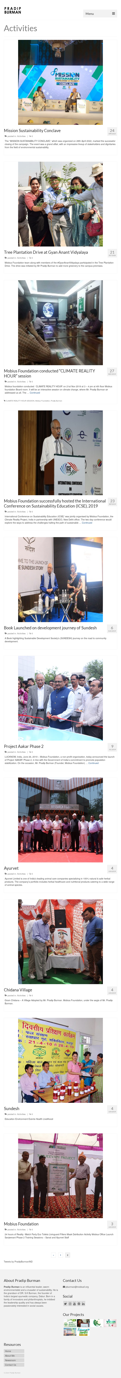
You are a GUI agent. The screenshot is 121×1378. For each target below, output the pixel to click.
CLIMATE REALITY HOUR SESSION (20, 400)
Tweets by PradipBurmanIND (18, 1261)
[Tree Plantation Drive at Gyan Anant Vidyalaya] (60, 203)
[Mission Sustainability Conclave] (60, 82)
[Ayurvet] (60, 819)
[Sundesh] (60, 1060)
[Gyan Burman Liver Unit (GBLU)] (83, 1323)
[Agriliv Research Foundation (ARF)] (69, 1323)
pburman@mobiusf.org (77, 1286)
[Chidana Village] (60, 941)
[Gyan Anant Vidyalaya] (69, 1332)
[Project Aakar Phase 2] (60, 697)
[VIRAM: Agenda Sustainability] (109, 1323)
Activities (21, 136)
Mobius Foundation (42, 400)
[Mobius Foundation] (60, 1175)
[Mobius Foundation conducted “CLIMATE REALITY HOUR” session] (60, 322)
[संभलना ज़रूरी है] (83, 1332)
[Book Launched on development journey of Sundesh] (60, 579)
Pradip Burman (56, 400)
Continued (35, 392)
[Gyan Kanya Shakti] (96, 1323)
